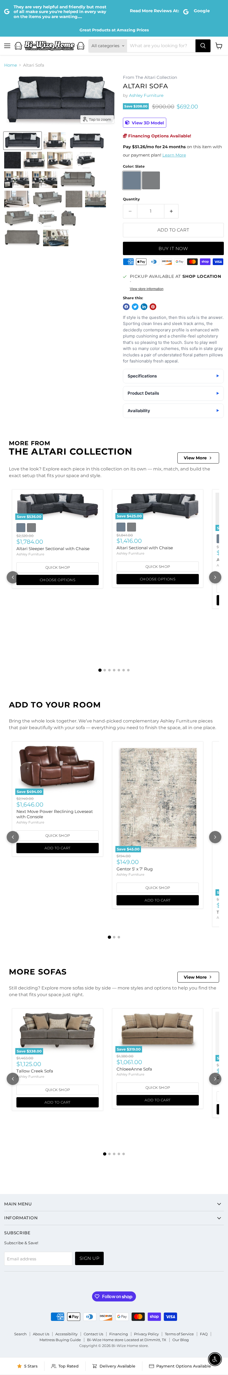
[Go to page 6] (123, 670)
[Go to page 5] (119, 670)
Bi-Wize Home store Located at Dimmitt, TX (126, 1340)
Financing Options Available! (159, 135)
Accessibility (66, 1334)
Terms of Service (179, 1334)
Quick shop (57, 567)
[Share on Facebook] (126, 306)
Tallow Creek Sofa (34, 1071)
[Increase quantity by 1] (171, 211)
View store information (146, 289)
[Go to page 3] (109, 670)
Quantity (131, 199)
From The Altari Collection (150, 77)
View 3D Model (147, 122)
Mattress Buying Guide (60, 1340)
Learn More (174, 155)
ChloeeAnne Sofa (134, 1069)
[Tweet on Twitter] (135, 306)
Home (10, 65)
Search (20, 1334)
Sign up (89, 1258)
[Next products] (215, 577)
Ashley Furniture (146, 95)
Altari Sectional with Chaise (145, 547)
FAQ (204, 1334)
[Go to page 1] (99, 670)
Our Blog (180, 1340)
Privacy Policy (146, 1334)
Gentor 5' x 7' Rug (135, 869)
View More (195, 457)
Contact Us (93, 1334)
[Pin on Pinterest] (153, 306)
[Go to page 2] (104, 670)
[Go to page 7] (128, 670)
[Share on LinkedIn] (144, 306)
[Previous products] (13, 577)
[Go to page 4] (114, 670)
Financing (118, 1334)
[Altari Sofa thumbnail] (22, 141)
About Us (41, 1334)
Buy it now (173, 248)
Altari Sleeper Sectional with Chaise (53, 548)
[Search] (202, 45)
